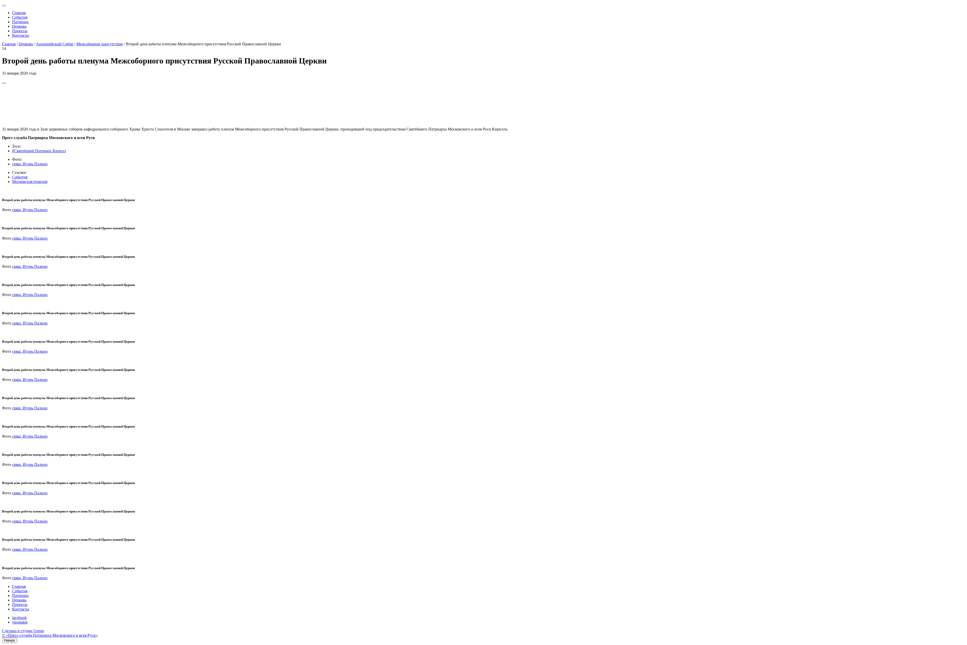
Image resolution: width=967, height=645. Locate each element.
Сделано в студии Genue (23, 631)
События (19, 17)
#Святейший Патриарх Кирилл (39, 151)
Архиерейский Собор (54, 44)
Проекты (19, 31)
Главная (19, 13)
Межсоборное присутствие (99, 44)
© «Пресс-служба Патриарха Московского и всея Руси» (50, 635)
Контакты (20, 35)
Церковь (19, 26)
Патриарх (20, 22)
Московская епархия (29, 181)
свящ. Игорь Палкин (30, 164)
